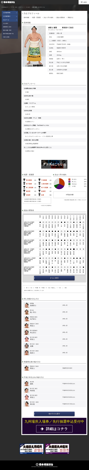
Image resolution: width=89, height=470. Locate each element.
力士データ (21, 7)
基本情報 (26, 17)
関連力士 (70, 17)
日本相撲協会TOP (5, 7)
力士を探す (28, 7)
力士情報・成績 (14, 7)
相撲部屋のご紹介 (7, 26)
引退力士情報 (6, 37)
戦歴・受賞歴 (36, 17)
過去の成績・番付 (7, 30)
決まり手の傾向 (48, 17)
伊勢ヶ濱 (59, 33)
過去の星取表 (60, 17)
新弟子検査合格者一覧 (8, 33)
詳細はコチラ (56, 429)
